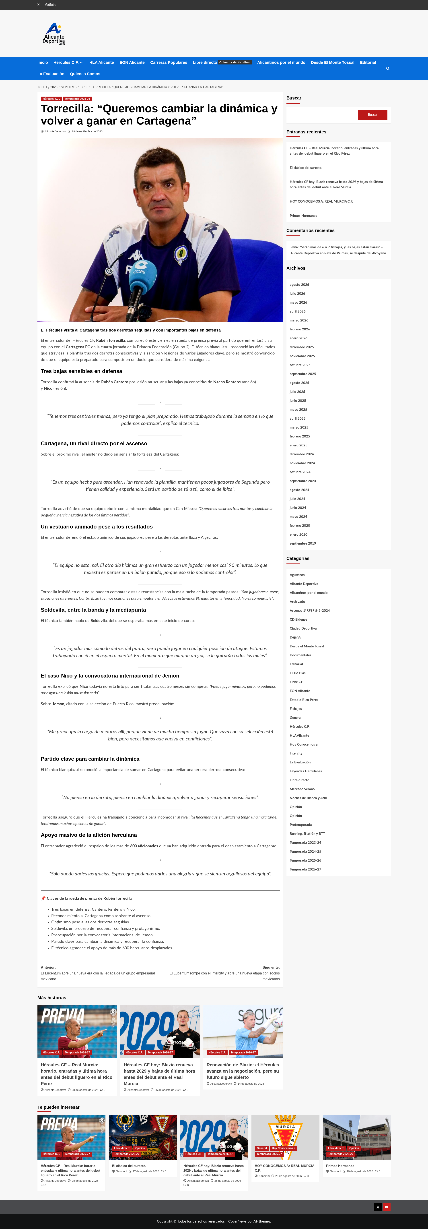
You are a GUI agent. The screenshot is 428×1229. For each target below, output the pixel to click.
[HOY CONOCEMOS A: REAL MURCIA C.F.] (285, 1137)
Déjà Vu (295, 637)
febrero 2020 (300, 525)
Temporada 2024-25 (305, 851)
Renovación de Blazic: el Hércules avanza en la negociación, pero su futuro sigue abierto (243, 1071)
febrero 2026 (300, 329)
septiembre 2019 (303, 543)
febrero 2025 (300, 436)
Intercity (296, 753)
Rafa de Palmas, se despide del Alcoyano (355, 253)
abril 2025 (298, 418)
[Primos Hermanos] (357, 1137)
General (296, 717)
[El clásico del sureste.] (143, 1137)
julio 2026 (297, 293)
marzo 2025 (299, 427)
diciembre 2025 (302, 347)
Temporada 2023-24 (305, 842)
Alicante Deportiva (304, 584)
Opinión (296, 807)
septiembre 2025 (303, 374)
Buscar (293, 97)
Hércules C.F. (66, 62)
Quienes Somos (85, 74)
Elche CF (296, 682)
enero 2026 (298, 338)
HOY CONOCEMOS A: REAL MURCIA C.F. (321, 201)
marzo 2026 (299, 320)
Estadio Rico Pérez (304, 700)
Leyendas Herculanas (306, 771)
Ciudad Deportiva (303, 628)
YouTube (50, 4)
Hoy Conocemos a (304, 744)
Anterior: (98, 973)
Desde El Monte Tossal (332, 62)
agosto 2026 (299, 284)
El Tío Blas (298, 673)
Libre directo (222, 62)
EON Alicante (132, 62)
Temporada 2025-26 (77, 98)
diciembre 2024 (302, 454)
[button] (388, 68)
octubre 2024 (300, 472)
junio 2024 (298, 508)
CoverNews (237, 1221)
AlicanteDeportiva (55, 131)
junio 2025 (298, 400)
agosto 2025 (299, 383)
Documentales (300, 655)
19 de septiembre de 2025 (87, 131)
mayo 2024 (298, 516)
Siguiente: (224, 973)
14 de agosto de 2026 (251, 1083)
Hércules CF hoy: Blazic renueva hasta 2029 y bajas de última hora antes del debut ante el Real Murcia (336, 184)
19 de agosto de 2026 (360, 1171)
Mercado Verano (302, 789)
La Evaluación (50, 74)
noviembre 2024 (302, 463)
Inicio (42, 62)
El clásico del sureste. (306, 168)
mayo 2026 (298, 302)
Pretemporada (301, 825)
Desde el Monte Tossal (307, 646)
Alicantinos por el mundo (281, 62)
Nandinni (121, 1171)
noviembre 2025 (302, 356)
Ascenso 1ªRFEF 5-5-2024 (310, 610)
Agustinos (297, 575)
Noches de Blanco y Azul (308, 798)
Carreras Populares (168, 62)
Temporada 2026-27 (77, 1052)
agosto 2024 (299, 490)
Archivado (297, 601)
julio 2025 (297, 392)
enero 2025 (298, 445)
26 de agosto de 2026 (168, 1090)
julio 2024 (297, 499)
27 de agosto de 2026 (146, 1171)
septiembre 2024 (303, 481)
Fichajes (296, 709)
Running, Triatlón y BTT (307, 833)
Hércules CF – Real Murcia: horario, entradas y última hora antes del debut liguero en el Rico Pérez (334, 151)
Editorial (368, 62)
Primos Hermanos (303, 216)
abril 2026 (298, 311)
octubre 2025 (300, 365)
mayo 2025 (298, 409)
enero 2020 (298, 534)
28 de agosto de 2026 (85, 1090)
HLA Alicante (101, 62)
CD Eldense (298, 619)
